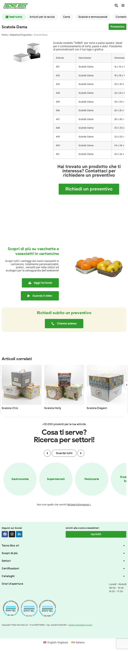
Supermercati (56, 479)
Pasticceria (91, 479)
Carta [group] (66, 17)
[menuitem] (56, 642)
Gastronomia (20, 479)
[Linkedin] (19, 534)
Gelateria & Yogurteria (21, 35)
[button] (47, 453)
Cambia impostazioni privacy (80, 625)
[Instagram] (12, 534)
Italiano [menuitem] (80, 642)
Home (5, 35)
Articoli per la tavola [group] (42, 17)
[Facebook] (5, 534)
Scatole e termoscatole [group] (92, 17)
